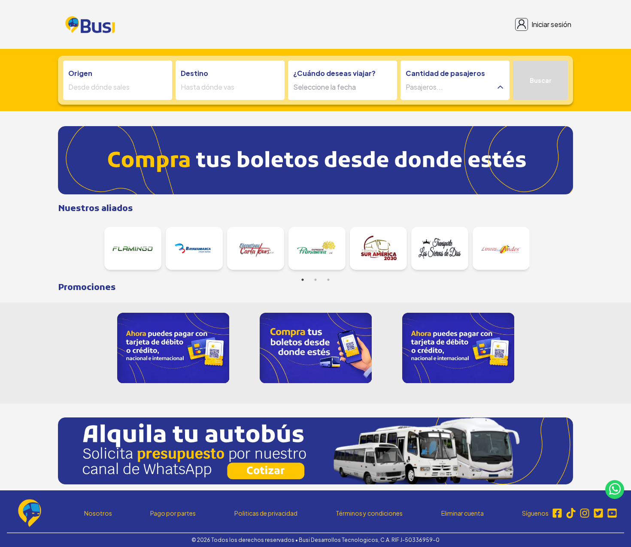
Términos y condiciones (369, 513)
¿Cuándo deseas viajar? (334, 73)
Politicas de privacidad (265, 513)
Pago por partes (173, 513)
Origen (80, 73)
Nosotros (98, 513)
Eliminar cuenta (462, 513)
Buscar (541, 80)
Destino (194, 73)
